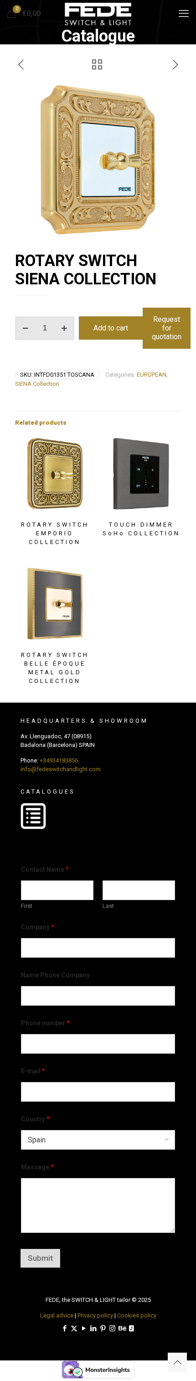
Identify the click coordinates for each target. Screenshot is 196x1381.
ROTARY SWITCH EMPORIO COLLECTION (55, 533)
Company (37, 927)
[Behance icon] (122, 1328)
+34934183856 (59, 760)
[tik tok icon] (131, 1328)
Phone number (45, 1023)
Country (35, 1119)
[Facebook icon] (64, 1328)
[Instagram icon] (112, 1328)
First (26, 905)
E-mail (33, 1071)
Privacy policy (95, 1315)
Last (108, 905)
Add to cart (110, 328)
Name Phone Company (55, 975)
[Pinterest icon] (102, 1328)
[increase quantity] (64, 328)
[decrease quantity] (25, 328)
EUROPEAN (151, 374)
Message (37, 1167)
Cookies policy (136, 1315)
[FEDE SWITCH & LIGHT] (98, 13)
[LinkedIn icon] (93, 1328)
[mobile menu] (183, 13)
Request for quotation (166, 328)
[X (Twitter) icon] (74, 1328)
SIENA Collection (37, 383)
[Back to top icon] (177, 1362)
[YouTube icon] (83, 1328)
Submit (40, 1258)
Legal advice (56, 1315)
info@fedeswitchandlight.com (61, 769)
